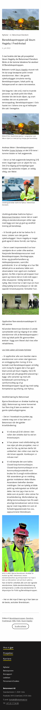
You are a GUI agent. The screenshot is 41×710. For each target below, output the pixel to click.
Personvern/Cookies (11, 681)
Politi (18, 621)
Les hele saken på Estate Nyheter (16, 350)
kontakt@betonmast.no (18, 699)
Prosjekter (8, 653)
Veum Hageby (21, 69)
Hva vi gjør (8, 647)
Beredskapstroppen (17, 618)
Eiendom (29, 618)
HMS (4, 404)
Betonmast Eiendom (20, 35)
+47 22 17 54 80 (12, 703)
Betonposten (8, 670)
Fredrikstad (6, 621)
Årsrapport (7, 674)
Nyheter (5, 35)
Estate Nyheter (16, 150)
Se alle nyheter (20, 626)
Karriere (7, 658)
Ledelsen (6, 677)
